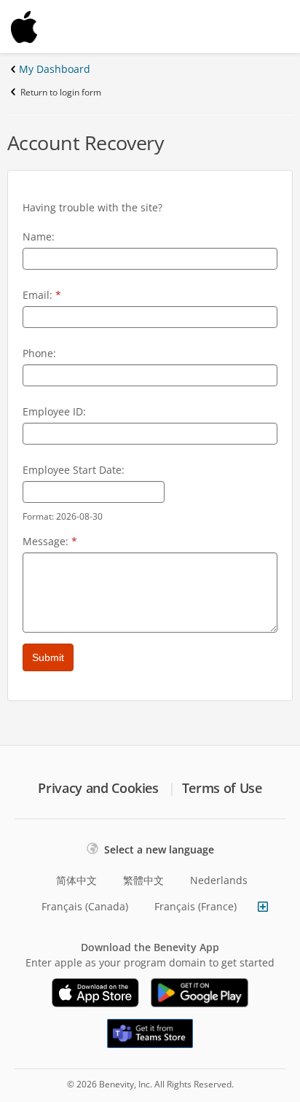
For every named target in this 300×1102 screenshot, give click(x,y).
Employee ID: (54, 411)
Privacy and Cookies (98, 788)
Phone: (39, 353)
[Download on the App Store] (95, 992)
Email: (42, 295)
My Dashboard (54, 69)
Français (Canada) (85, 906)
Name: (39, 236)
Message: (50, 541)
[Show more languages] (263, 907)
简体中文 (76, 880)
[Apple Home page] (58, 27)
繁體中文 (143, 880)
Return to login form (60, 92)
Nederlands (219, 880)
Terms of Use (222, 788)
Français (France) (195, 906)
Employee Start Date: (74, 470)
